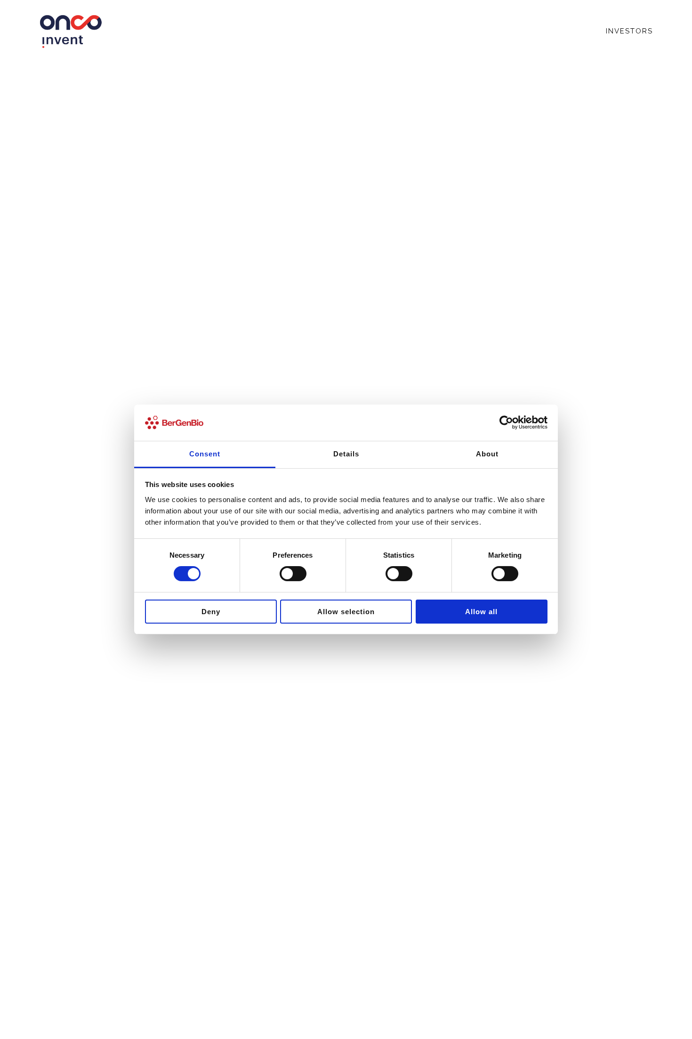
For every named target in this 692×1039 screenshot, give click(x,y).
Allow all (481, 612)
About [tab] (487, 454)
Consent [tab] (204, 454)
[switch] (293, 573)
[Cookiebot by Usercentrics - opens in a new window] (506, 422)
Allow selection (346, 612)
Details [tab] (346, 454)
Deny (210, 612)
